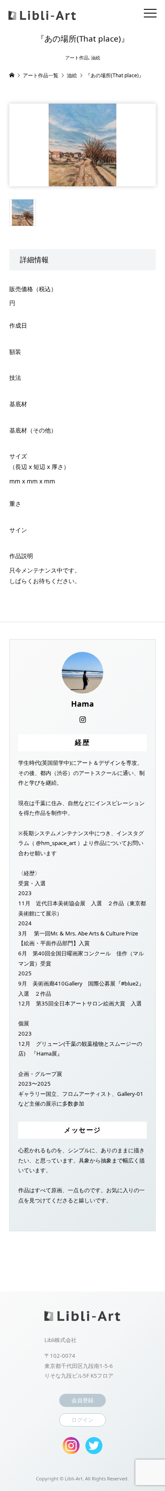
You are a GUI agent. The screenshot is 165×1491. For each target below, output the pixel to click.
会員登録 (83, 1400)
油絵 (95, 57)
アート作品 (76, 57)
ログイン (83, 1420)
